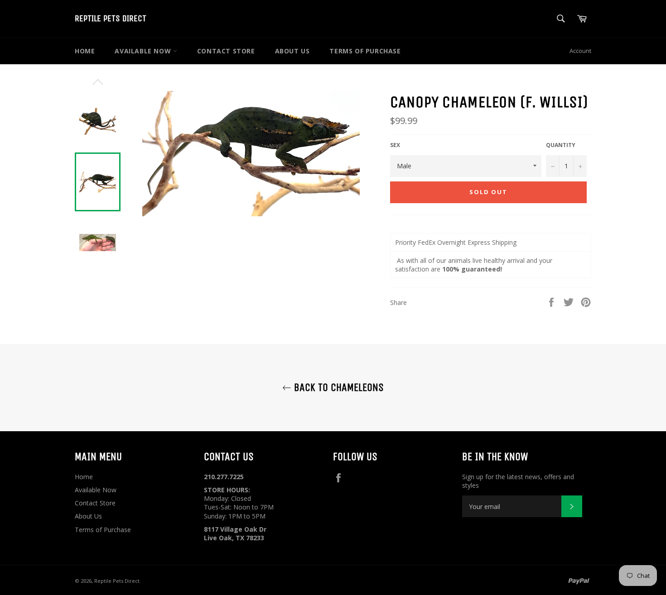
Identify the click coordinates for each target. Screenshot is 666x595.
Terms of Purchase (365, 51)
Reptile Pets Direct (110, 18)
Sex (395, 145)
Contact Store (226, 51)
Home (85, 51)
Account (580, 51)
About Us (292, 51)
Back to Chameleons (337, 387)
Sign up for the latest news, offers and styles (518, 481)
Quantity (560, 145)
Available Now (144, 51)
